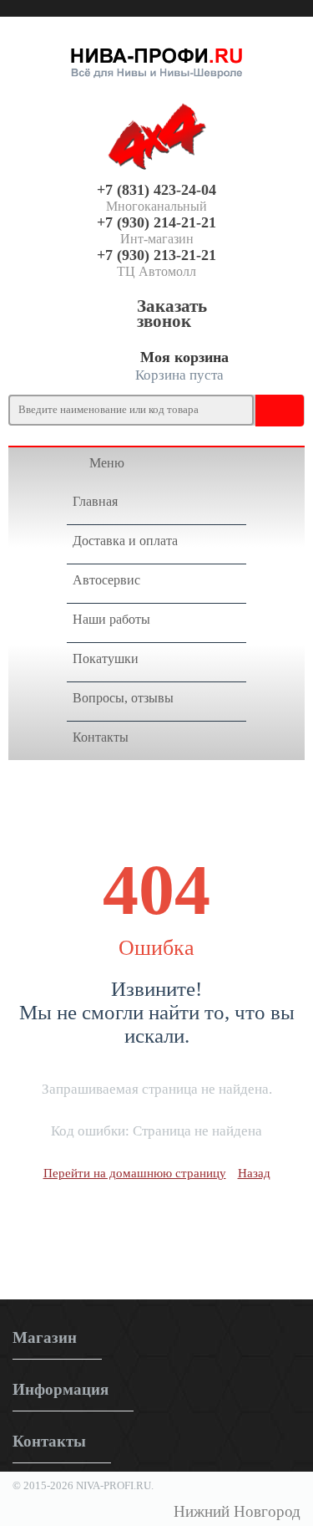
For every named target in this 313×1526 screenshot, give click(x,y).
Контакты (101, 737)
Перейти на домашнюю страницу (134, 1173)
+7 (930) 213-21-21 (156, 255)
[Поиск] (271, 410)
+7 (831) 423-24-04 (156, 189)
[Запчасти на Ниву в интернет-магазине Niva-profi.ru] (156, 59)
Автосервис (106, 580)
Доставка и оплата (125, 540)
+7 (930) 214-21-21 (156, 222)
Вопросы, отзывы (123, 698)
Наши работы (111, 619)
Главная (95, 501)
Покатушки (106, 658)
